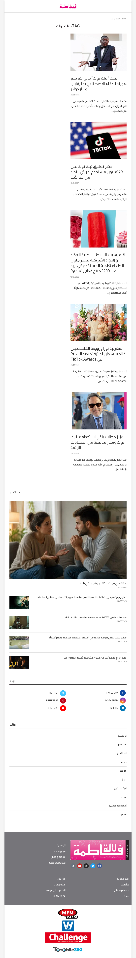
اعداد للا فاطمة (57, 862)
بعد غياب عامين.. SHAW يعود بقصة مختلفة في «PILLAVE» (96, 617)
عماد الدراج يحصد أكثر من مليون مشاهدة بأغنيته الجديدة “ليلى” (94, 657)
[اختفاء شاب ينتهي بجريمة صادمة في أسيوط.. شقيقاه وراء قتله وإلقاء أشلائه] (19, 642)
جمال (124, 779)
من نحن (61, 878)
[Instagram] (86, 865)
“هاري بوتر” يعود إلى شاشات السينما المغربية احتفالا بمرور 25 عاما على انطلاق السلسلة (82, 597)
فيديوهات (60, 851)
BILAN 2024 (59, 896)
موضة (123, 770)
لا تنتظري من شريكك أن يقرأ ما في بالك (103, 583)
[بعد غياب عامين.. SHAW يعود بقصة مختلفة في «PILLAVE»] (19, 622)
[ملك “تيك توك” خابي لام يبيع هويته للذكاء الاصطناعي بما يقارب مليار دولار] (98, 52)
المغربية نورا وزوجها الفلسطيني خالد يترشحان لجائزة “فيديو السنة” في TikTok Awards (98, 353)
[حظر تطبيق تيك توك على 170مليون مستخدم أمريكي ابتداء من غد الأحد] (98, 140)
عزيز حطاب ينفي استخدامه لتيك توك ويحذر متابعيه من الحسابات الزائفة (97, 442)
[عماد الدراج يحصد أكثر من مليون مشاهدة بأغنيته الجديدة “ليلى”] (19, 662)
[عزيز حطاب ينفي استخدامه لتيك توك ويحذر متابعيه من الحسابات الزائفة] (98, 410)
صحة (124, 762)
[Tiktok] (72, 865)
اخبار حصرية (123, 878)
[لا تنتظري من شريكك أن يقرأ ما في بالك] (68, 540)
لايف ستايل (120, 788)
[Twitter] (92, 865)
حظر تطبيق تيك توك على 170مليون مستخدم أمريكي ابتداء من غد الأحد (96, 171)
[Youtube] (79, 865)
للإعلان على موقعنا (55, 890)
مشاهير (122, 744)
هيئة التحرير (59, 884)
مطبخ (123, 797)
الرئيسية (122, 735)
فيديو (124, 814)
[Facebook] (99, 865)
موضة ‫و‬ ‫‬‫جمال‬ (58, 857)
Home (124, 18)
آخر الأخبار (122, 753)
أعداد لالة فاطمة (118, 805)
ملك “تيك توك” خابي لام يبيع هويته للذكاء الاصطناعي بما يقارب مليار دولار (98, 83)
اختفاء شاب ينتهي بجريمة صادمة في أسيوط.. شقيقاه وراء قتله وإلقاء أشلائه (88, 637)
